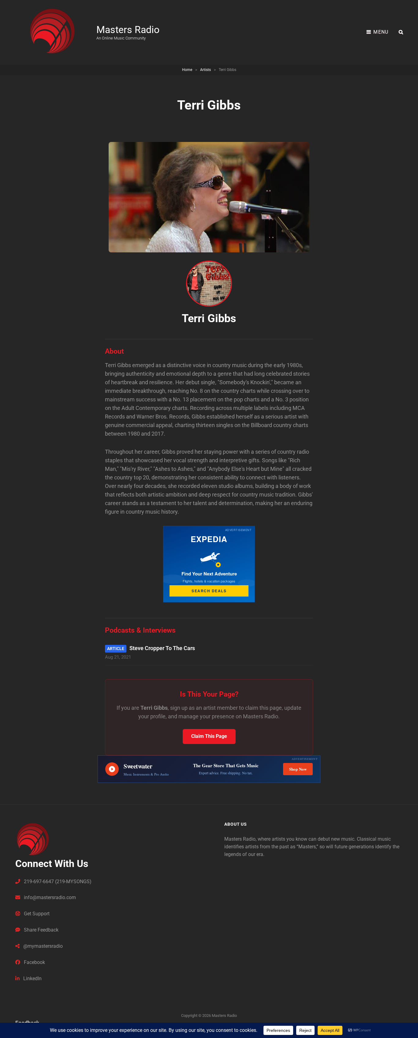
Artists (205, 70)
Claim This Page (209, 736)
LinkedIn (32, 978)
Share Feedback (40, 930)
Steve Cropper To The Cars (162, 648)
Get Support (36, 914)
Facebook (34, 962)
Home (187, 70)
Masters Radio (127, 29)
